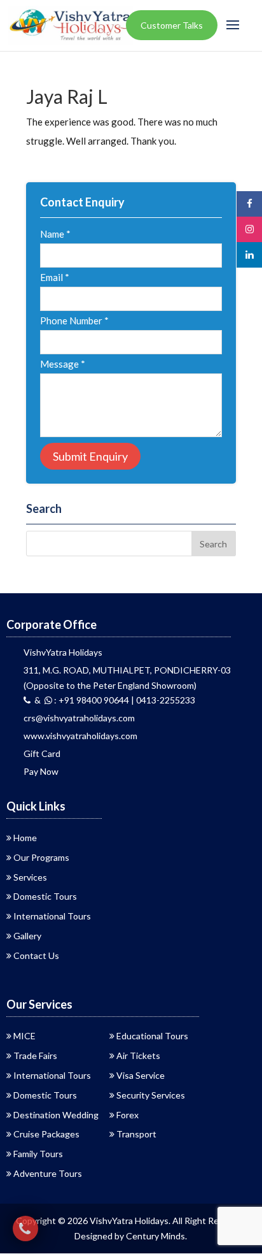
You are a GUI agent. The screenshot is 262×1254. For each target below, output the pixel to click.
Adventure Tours (47, 1173)
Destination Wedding (56, 1114)
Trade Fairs (35, 1055)
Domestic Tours (45, 896)
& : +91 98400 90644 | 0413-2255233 (113, 700)
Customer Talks (172, 25)
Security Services (150, 1095)
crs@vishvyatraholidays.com (79, 717)
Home (25, 837)
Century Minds (155, 1235)
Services (30, 877)
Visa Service (140, 1075)
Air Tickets (138, 1055)
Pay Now (41, 771)
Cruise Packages (46, 1133)
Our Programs (41, 857)
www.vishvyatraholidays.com (80, 735)
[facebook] (249, 203)
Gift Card (42, 753)
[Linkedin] (249, 254)
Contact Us (36, 955)
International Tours (52, 916)
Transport (136, 1133)
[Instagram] (249, 229)
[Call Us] (25, 1228)
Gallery (27, 935)
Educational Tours (152, 1035)
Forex (127, 1114)
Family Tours (38, 1153)
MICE (24, 1035)
